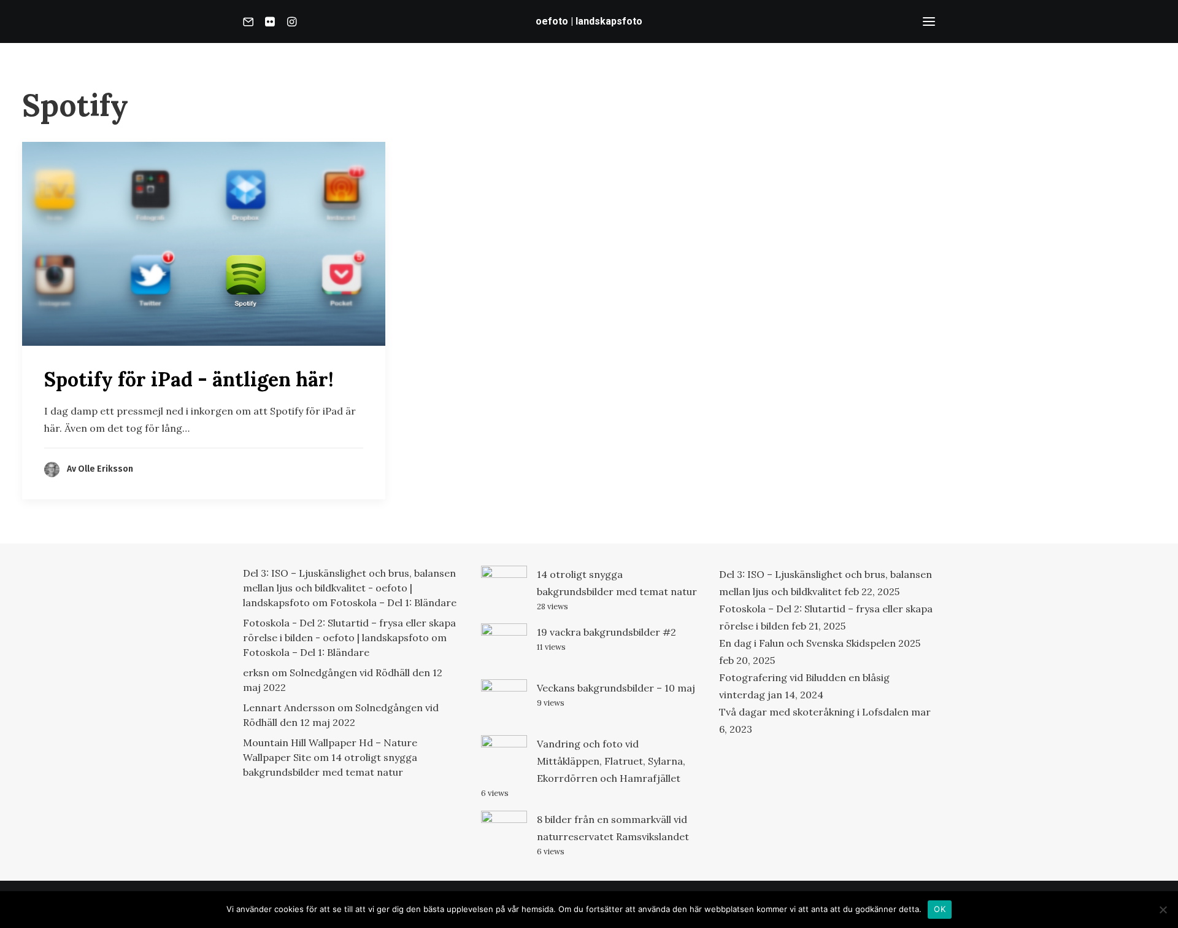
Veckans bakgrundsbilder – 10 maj (616, 688)
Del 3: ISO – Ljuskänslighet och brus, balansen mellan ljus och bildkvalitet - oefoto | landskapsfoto (349, 588)
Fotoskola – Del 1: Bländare (393, 602)
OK (939, 909)
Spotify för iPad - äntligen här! (189, 379)
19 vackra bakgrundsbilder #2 (606, 632)
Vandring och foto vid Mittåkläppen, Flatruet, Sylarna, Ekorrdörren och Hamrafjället (611, 761)
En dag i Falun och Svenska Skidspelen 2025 (819, 643)
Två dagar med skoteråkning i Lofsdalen (814, 712)
